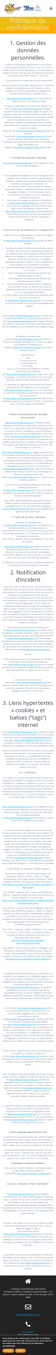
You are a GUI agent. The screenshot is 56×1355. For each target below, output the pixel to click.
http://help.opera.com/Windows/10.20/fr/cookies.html (28, 959)
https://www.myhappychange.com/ (21, 98)
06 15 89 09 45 (28, 1332)
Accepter (8, 1351)
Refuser (20, 1351)
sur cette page (8, 1346)
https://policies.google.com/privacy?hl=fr (34, 1173)
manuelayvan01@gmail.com (28, 1314)
